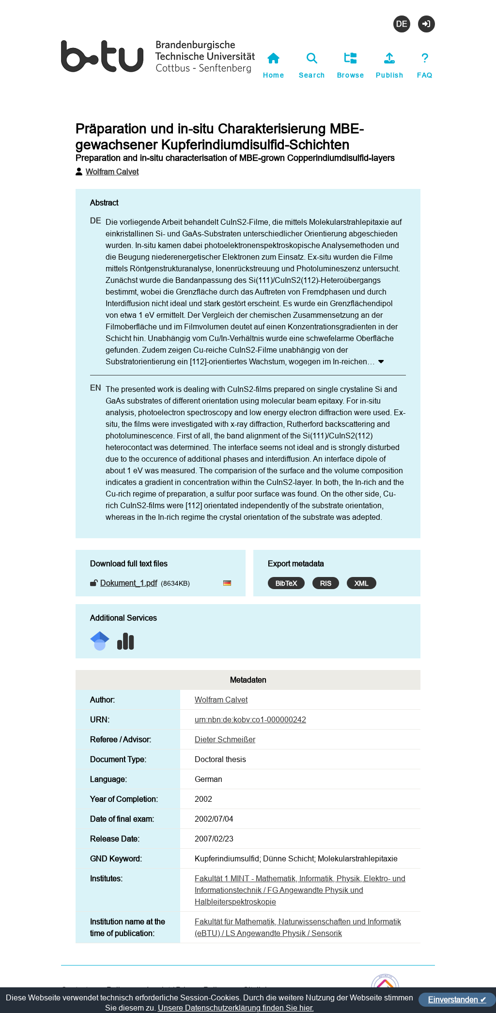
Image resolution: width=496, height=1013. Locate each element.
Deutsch (401, 24)
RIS (325, 583)
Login (426, 24)
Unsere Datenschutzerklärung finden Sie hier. (236, 1007)
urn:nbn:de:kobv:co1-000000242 (250, 719)
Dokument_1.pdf (128, 582)
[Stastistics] (125, 637)
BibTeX (286, 583)
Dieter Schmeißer (225, 739)
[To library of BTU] (158, 71)
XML (362, 583)
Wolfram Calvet (112, 171)
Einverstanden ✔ (457, 999)
